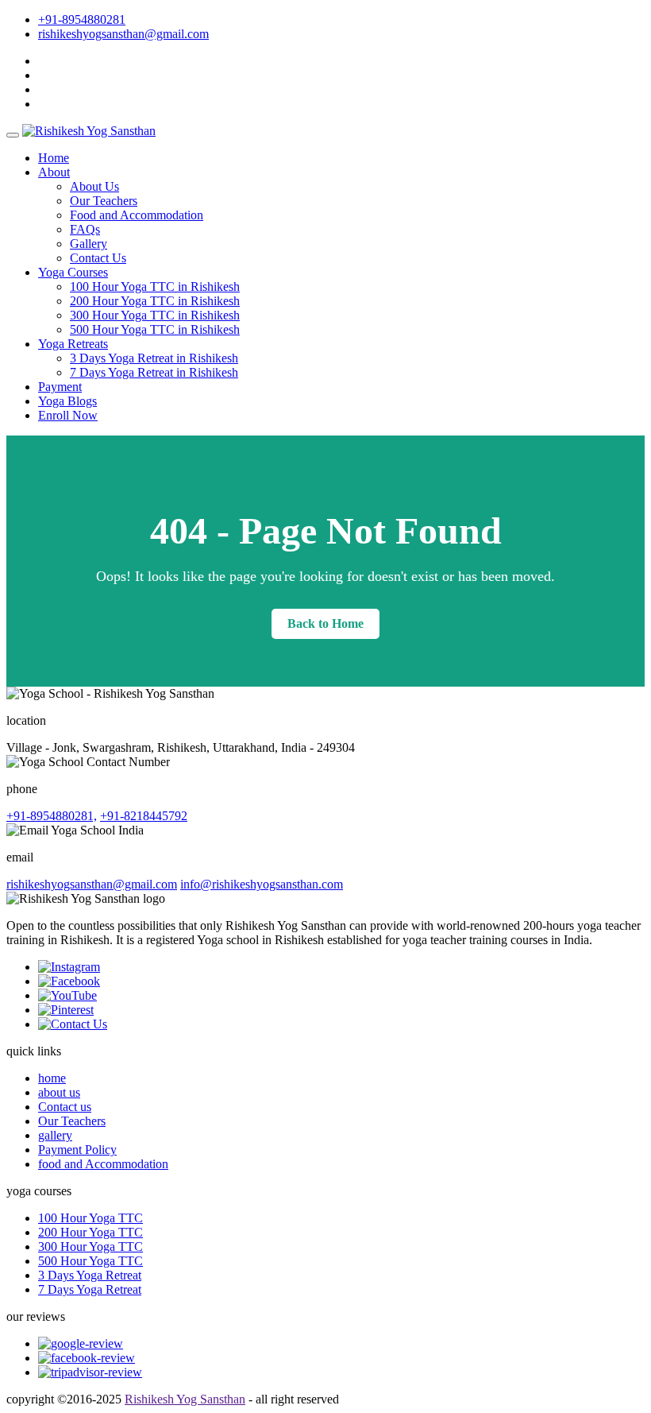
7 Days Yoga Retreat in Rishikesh (154, 372)
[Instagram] (69, 967)
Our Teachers (103, 200)
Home (53, 158)
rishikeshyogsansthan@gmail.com (123, 34)
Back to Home (325, 623)
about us (59, 1092)
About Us (94, 186)
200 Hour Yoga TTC (90, 1232)
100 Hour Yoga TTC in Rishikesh (155, 286)
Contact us (64, 1106)
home (52, 1078)
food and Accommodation (103, 1164)
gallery (55, 1135)
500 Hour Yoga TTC (90, 1261)
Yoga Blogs (67, 401)
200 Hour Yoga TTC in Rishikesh (155, 301)
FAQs (85, 229)
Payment (60, 386)
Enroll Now (68, 415)
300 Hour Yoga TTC (90, 1246)
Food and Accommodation (136, 215)
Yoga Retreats (73, 343)
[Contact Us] (72, 1024)
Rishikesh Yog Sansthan (185, 1399)
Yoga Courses (73, 272)
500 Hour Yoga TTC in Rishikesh (155, 329)
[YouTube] (67, 995)
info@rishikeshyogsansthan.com (261, 884)
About (54, 172)
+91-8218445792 (143, 816)
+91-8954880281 (81, 19)
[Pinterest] (66, 1009)
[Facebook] (69, 981)
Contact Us (98, 258)
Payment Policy (77, 1149)
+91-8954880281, (51, 816)
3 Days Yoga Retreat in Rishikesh (154, 358)
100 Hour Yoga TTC (90, 1218)
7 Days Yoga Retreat (89, 1289)
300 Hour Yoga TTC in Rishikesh (155, 315)
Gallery (88, 243)
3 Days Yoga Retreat (89, 1275)
